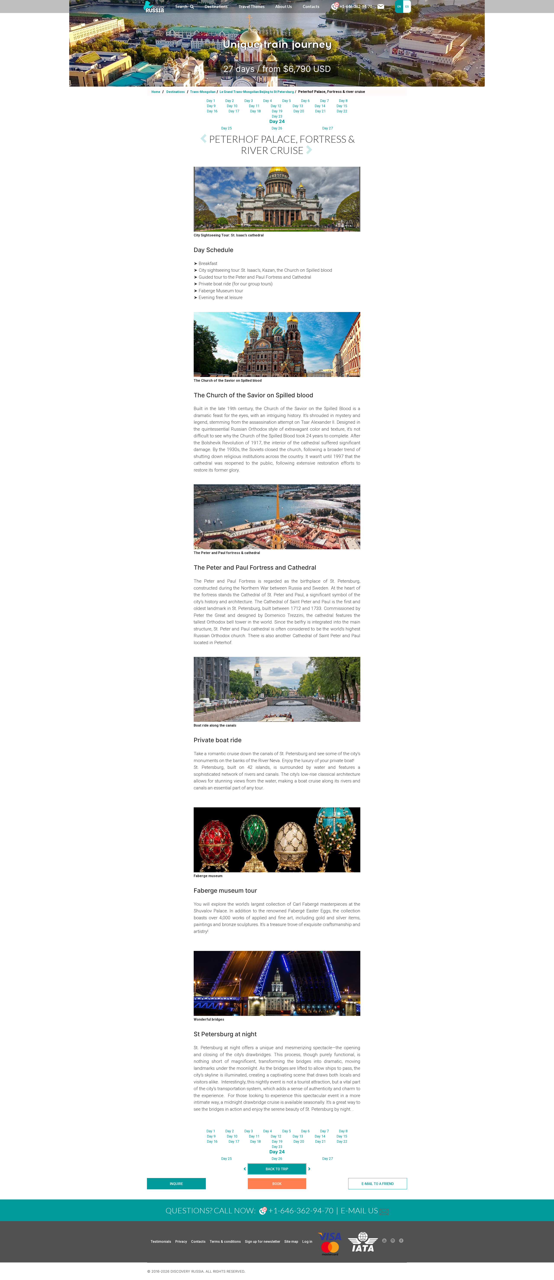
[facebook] (401, 1241)
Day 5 (286, 101)
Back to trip (277, 1169)
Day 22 (342, 111)
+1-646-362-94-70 (355, 6)
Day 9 (211, 106)
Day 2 (229, 101)
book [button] (277, 1184)
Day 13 (298, 106)
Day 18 (255, 111)
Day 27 (327, 128)
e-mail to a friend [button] (378, 1184)
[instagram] (393, 1241)
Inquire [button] (176, 1184)
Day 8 (343, 101)
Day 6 (305, 101)
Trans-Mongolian (202, 92)
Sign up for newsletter (262, 1242)
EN (399, 6)
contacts (311, 6)
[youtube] (384, 1241)
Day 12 (276, 106)
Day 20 (298, 111)
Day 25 (226, 128)
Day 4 (267, 101)
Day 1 (210, 101)
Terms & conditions (225, 1242)
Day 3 (248, 101)
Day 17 (234, 111)
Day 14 (320, 106)
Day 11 (254, 106)
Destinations (175, 92)
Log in (307, 1242)
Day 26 (277, 128)
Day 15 (342, 106)
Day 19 (277, 111)
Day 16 (212, 111)
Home (155, 92)
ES (407, 6)
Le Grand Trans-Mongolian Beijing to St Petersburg (256, 92)
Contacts (198, 1242)
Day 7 (324, 101)
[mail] (383, 1210)
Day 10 (232, 106)
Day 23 (277, 116)
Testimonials (161, 1242)
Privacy (181, 1242)
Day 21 (320, 111)
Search (181, 6)
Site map (291, 1242)
